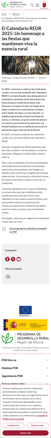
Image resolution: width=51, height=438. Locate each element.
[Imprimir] (8, 276)
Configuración (13, 425)
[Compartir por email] (18, 258)
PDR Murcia (25, 360)
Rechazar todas (37, 425)
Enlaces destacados (25, 384)
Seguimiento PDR (25, 376)
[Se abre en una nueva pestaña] (44, 4)
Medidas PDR (25, 368)
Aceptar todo (25, 433)
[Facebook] (7, 258)
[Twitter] (13, 258)
